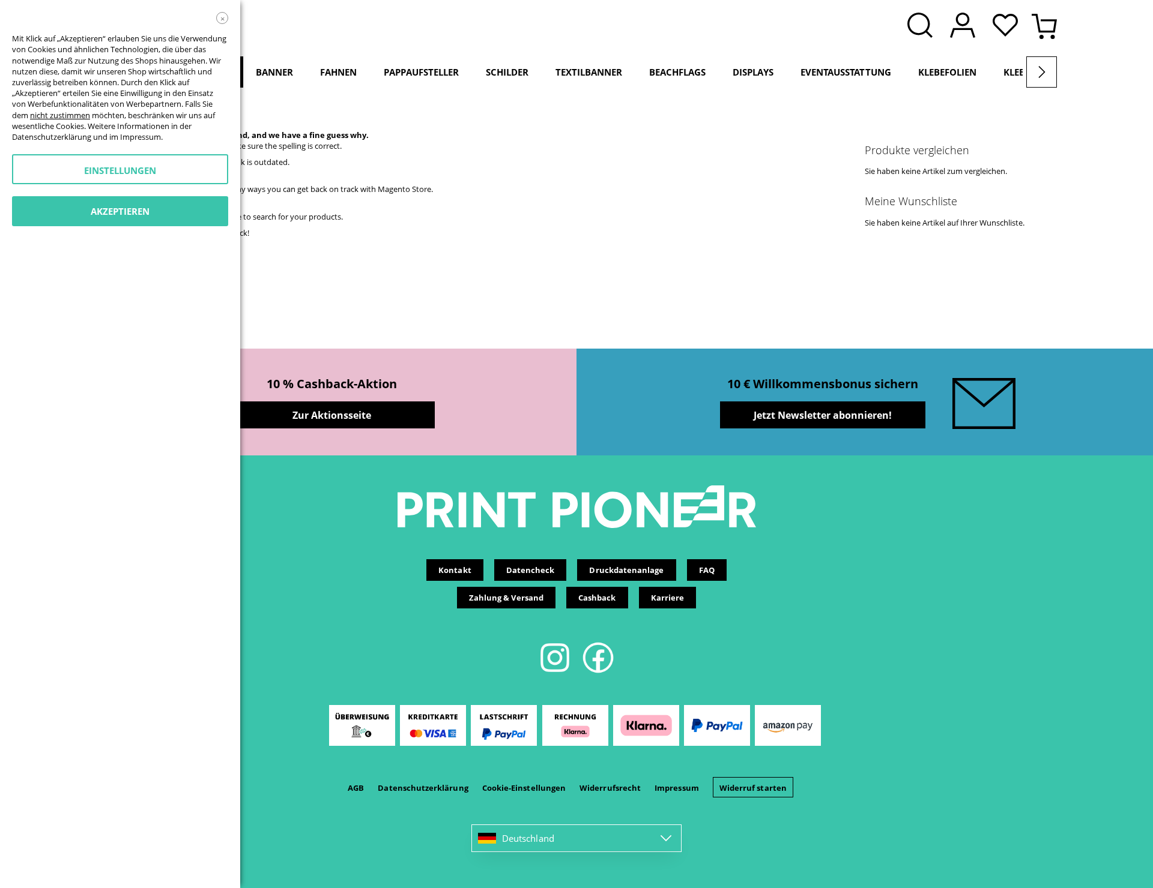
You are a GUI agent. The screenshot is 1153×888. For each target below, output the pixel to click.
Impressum (677, 787)
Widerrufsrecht (610, 787)
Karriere (668, 597)
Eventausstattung (845, 72)
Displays (753, 72)
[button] (1008, 26)
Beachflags (677, 72)
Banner (274, 72)
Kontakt (454, 570)
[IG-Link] (556, 670)
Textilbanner (588, 72)
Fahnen (338, 72)
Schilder (507, 72)
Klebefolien (947, 72)
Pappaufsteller (421, 72)
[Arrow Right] (1041, 72)
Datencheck (530, 570)
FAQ (707, 570)
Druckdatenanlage (626, 570)
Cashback (597, 597)
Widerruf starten (753, 787)
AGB (356, 787)
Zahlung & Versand (506, 597)
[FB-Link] (598, 670)
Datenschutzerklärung (423, 787)
